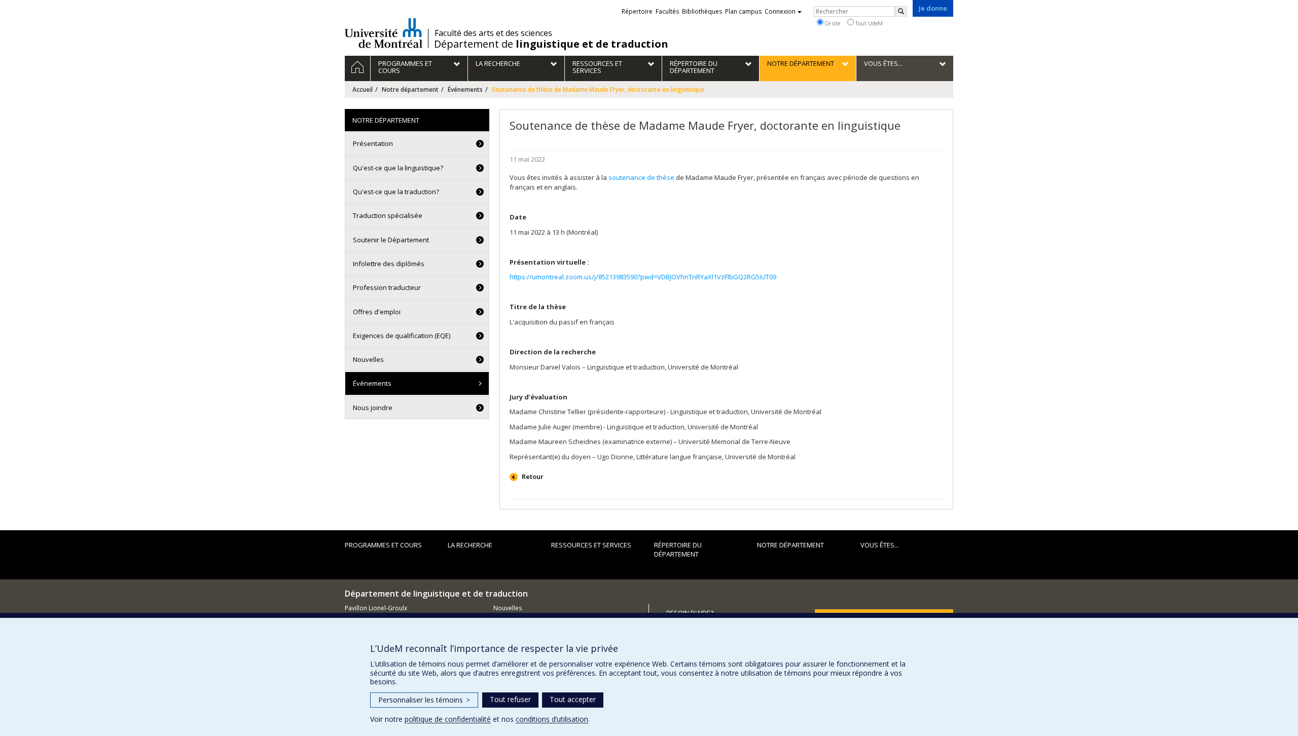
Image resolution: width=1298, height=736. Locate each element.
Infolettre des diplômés (388, 263)
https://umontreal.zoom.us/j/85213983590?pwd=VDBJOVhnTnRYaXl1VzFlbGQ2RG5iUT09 (643, 276)
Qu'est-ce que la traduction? (396, 191)
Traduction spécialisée (387, 215)
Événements (465, 89)
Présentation (373, 143)
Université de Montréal (383, 33)
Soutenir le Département (391, 239)
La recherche (470, 544)
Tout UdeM (868, 23)
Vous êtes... (879, 544)
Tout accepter (573, 699)
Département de (551, 44)
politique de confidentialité (448, 719)
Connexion (780, 11)
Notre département (410, 89)
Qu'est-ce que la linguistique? (398, 167)
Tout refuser (510, 699)
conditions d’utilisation (552, 719)
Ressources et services (591, 544)
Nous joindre (372, 407)
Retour (532, 476)
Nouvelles (368, 359)
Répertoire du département (678, 549)
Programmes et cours (383, 544)
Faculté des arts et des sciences (493, 33)
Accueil (362, 89)
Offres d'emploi (377, 311)
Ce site (831, 23)
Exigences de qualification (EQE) (401, 335)
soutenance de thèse (641, 177)
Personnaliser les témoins (424, 700)
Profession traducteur (387, 287)
